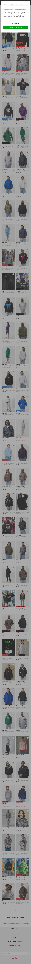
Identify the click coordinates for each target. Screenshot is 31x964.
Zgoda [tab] (5, 4)
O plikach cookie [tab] (19, 4)
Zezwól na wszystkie (15, 27)
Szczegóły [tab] (11, 4)
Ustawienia (15, 23)
